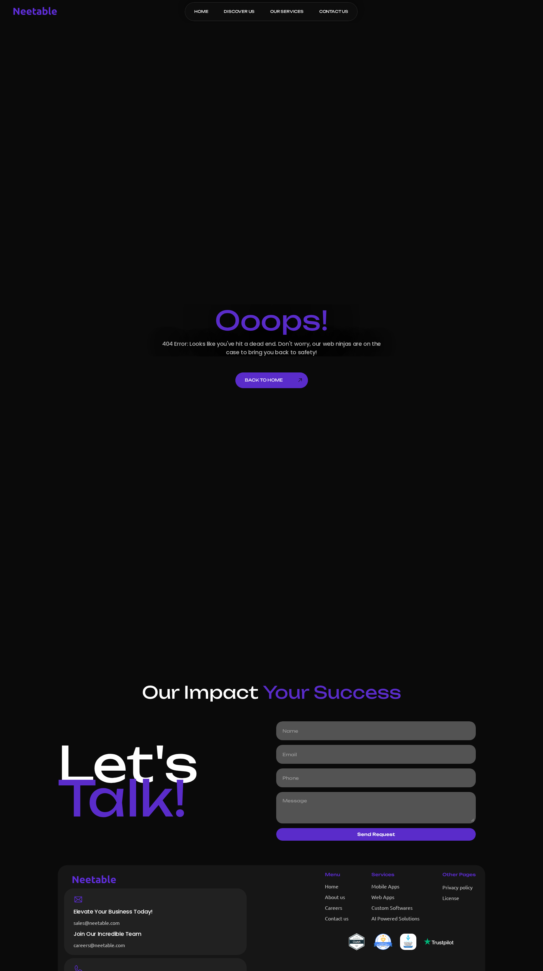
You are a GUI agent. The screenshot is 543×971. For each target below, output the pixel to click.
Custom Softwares (392, 907)
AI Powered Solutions (395, 918)
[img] (438, 941)
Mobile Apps (385, 886)
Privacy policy (457, 887)
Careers (333, 907)
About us (335, 897)
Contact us (336, 918)
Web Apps (382, 897)
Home (331, 886)
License (450, 898)
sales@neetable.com (97, 922)
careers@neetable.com (99, 945)
